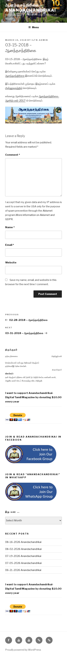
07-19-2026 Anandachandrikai (23, 556)
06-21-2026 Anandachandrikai (23, 570)
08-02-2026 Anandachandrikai (23, 549)
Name (10, 227)
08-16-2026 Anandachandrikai (23, 542)
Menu (35, 27)
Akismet (48, 210)
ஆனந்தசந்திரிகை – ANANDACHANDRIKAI (30, 8)
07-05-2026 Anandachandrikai (23, 563)
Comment (12, 154)
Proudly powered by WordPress (23, 649)
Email (9, 244)
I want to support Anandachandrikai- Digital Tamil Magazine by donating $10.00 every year (33, 397)
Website (10, 262)
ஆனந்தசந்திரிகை (15, 75)
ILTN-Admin (40, 40)
